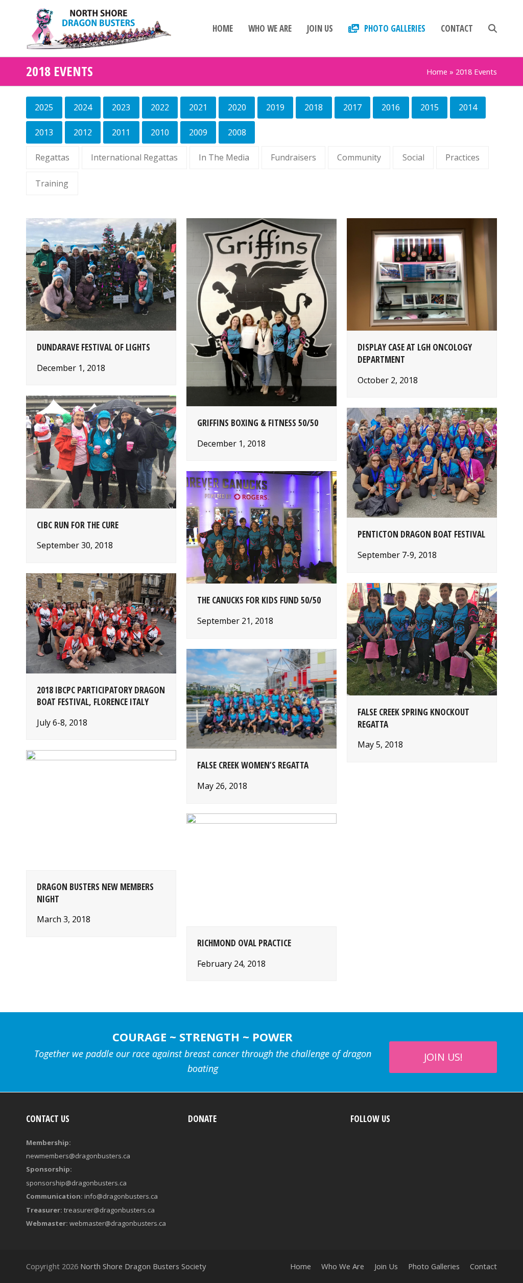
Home (436, 71)
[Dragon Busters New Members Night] (101, 809)
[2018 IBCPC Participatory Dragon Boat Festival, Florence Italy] (101, 622)
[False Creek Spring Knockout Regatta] (422, 638)
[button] (493, 28)
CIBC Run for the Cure (77, 525)
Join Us (386, 1266)
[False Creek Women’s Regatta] (261, 698)
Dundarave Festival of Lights (93, 347)
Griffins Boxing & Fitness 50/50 (257, 423)
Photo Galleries (434, 1266)
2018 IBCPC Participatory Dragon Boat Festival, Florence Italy (101, 696)
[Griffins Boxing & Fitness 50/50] (261, 311)
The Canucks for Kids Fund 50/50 (259, 600)
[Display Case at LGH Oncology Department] (422, 273)
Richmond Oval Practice (244, 943)
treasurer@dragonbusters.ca (109, 1210)
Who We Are (342, 1266)
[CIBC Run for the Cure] (101, 451)
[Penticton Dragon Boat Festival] (422, 462)
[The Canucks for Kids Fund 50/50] (261, 526)
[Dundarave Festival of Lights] (101, 273)
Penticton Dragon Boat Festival (421, 534)
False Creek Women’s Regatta (252, 765)
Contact (483, 1266)
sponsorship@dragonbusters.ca (76, 1182)
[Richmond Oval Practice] (261, 869)
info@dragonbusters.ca (121, 1196)
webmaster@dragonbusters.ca (117, 1223)
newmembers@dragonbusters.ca (78, 1155)
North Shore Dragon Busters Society (143, 1266)
